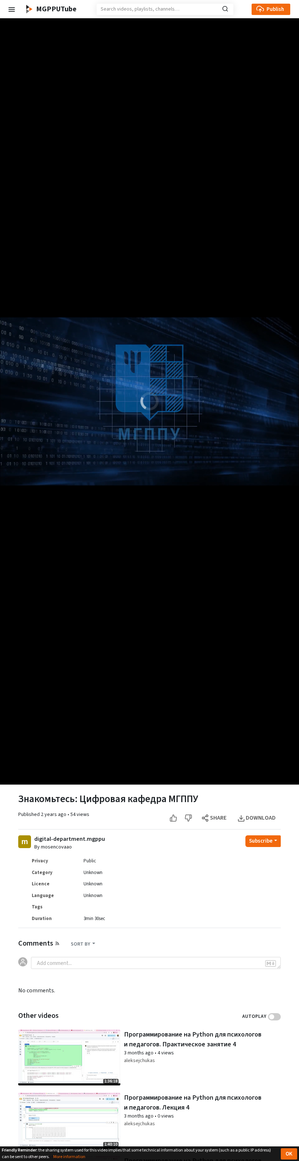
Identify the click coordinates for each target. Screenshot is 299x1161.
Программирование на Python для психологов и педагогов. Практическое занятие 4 (192, 1039)
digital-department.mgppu (69, 839)
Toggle (274, 1016)
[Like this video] (173, 818)
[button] (11, 9)
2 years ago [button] (54, 814)
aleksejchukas (139, 1060)
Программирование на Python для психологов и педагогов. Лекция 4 (192, 1102)
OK (289, 1154)
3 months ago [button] (139, 1053)
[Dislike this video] (188, 818)
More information (69, 1157)
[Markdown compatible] (270, 963)
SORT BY (81, 944)
